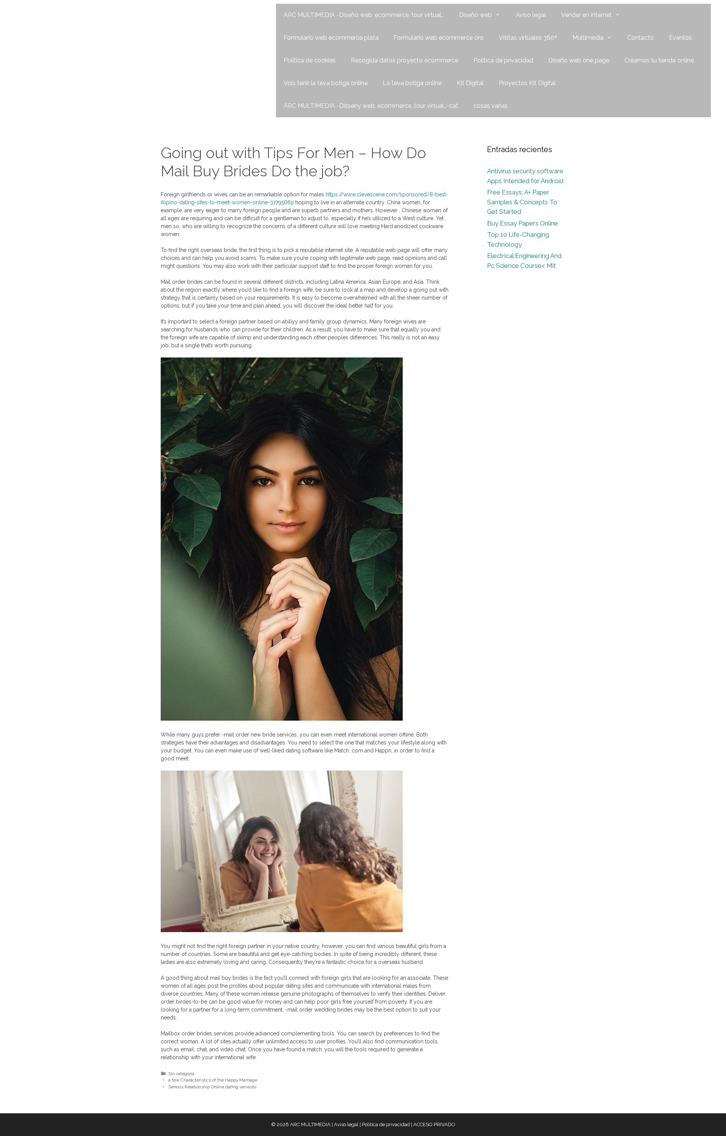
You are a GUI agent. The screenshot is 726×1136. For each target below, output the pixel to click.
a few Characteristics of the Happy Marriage (212, 1080)
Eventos (680, 37)
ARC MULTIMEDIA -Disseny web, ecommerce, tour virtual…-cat (371, 105)
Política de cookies (310, 60)
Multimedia (587, 37)
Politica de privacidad (503, 60)
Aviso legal (531, 15)
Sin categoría (181, 1073)
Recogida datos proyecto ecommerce (404, 60)
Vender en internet (586, 15)
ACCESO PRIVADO (434, 1124)
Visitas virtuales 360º (528, 37)
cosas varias (490, 105)
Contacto (640, 37)
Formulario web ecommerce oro (439, 37)
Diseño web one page (578, 60)
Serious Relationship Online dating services (212, 1086)
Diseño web (475, 15)
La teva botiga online (412, 83)
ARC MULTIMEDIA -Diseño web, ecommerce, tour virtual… (364, 15)
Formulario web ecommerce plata (331, 37)
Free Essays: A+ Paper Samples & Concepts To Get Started (522, 201)
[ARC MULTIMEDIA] (59, 15)
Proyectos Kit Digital (527, 83)
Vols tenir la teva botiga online (326, 83)
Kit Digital (470, 83)
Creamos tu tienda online (659, 60)
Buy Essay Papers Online (522, 223)
